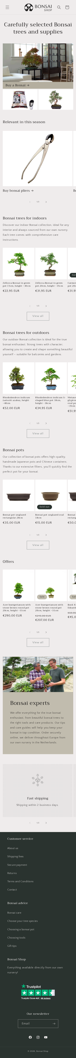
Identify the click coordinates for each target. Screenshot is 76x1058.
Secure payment (17, 865)
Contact (12, 889)
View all (38, 316)
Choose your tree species (22, 921)
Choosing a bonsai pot (20, 929)
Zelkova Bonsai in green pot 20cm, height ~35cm (49, 284)
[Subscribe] (54, 1023)
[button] (7, 7)
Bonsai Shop (42, 1051)
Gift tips (11, 946)
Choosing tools (16, 937)
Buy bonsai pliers (16, 191)
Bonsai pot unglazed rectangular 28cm (14, 516)
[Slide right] (46, 202)
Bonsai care (14, 912)
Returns (12, 873)
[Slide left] (30, 202)
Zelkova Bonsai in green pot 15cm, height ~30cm (16, 284)
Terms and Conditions (20, 881)
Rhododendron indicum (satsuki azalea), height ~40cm (16, 400)
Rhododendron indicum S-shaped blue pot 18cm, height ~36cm (50, 400)
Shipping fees (15, 856)
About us (12, 848)
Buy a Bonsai (15, 85)
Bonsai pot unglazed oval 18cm (49, 516)
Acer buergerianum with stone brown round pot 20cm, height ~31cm (17, 607)
